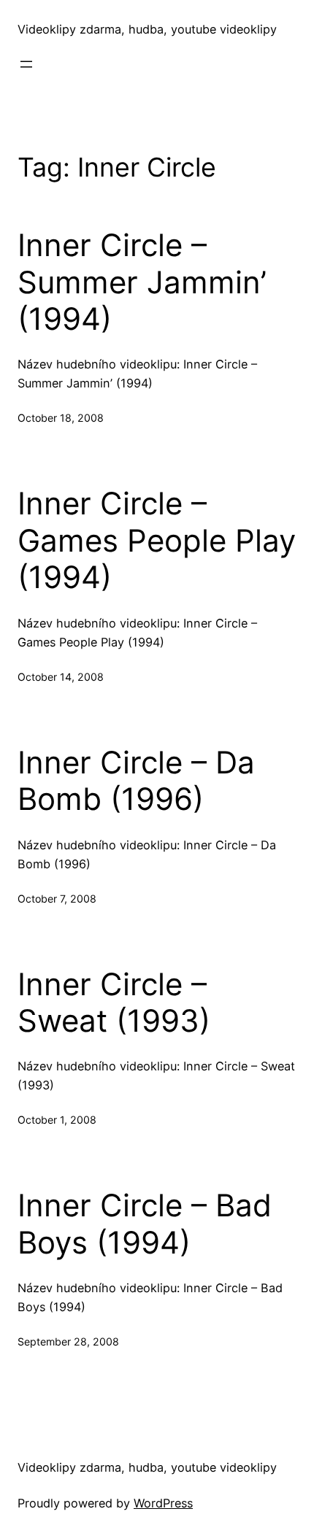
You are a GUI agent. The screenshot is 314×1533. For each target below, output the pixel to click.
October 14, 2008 (61, 677)
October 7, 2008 (57, 898)
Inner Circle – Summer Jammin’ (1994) (142, 282)
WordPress (163, 1503)
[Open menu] (26, 64)
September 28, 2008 (68, 1341)
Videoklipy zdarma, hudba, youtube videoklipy (147, 29)
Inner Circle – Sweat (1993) (114, 1002)
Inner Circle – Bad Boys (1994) (145, 1223)
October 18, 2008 (61, 418)
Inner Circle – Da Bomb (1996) (136, 780)
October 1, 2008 (57, 1119)
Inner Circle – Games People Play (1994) (157, 540)
